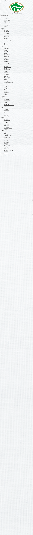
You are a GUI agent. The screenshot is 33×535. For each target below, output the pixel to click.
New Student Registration (7, 69)
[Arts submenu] (2, 46)
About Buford (5, 18)
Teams (4, 44)
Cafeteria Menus (6, 50)
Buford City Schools (6, 74)
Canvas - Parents (6, 66)
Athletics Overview (6, 41)
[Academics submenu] (2, 97)
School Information (6, 25)
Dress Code (5, 23)
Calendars (5, 21)
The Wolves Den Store (6, 27)
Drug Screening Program (7, 120)
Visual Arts (5, 47)
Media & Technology (6, 35)
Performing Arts (6, 115)
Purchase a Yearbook (6, 57)
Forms (4, 43)
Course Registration (6, 31)
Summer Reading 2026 (6, 36)
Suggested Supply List (6, 60)
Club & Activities (6, 51)
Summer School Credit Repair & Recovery (9, 105)
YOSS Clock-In (6, 151)
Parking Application (6, 55)
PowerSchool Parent (6, 70)
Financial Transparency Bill (7, 67)
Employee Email (6, 76)
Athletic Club (5, 64)
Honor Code (5, 34)
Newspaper (5, 123)
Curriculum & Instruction (7, 100)
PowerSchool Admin (6, 78)
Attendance (5, 133)
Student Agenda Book (6, 59)
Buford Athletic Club (6, 110)
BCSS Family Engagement (7, 65)
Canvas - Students (6, 30)
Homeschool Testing (6, 33)
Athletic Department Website (7, 40)
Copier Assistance (6, 143)
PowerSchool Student (6, 56)
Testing (4, 37)
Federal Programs (6, 72)
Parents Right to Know (6, 138)
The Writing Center (6, 38)
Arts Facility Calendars (6, 48)
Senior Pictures (5, 58)
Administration (5, 19)
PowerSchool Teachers (6, 148)
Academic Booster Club (7, 63)
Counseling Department (7, 22)
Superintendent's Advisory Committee (8, 82)
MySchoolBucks (6, 68)
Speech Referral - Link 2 (7, 81)
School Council (5, 71)
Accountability (5, 87)
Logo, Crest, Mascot (6, 92)
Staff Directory (5, 26)
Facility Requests (6, 146)
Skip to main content (3, 0)
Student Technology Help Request (8, 128)
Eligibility (5, 42)
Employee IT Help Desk (7, 77)
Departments (5, 32)
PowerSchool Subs (6, 79)
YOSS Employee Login (7, 83)
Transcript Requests (6, 61)
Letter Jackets (5, 53)
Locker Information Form (7, 54)
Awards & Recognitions (7, 20)
